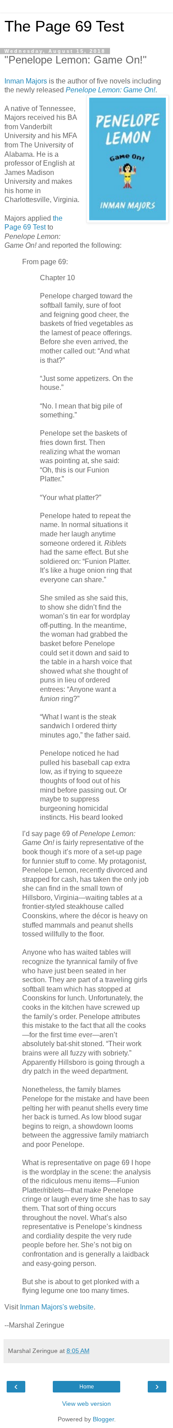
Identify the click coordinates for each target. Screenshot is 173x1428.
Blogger (103, 1419)
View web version (86, 1403)
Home (86, 1387)
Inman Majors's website (57, 1307)
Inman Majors (25, 81)
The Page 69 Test (64, 26)
